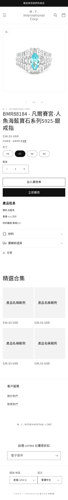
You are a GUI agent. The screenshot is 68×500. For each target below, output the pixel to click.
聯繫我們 (12, 404)
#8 (32, 153)
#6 (8, 153)
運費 (24, 141)
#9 (44, 153)
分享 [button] (9, 252)
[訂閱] (57, 455)
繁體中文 (46, 480)
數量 (5, 161)
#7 (20, 153)
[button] (5, 15)
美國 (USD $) (20, 480)
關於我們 (12, 396)
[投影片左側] (26, 102)
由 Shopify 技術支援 (47, 494)
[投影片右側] (42, 102)
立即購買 (34, 192)
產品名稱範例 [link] (16, 303)
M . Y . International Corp (29, 494)
